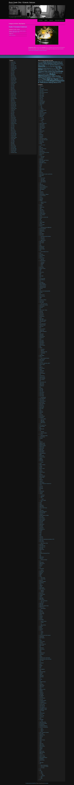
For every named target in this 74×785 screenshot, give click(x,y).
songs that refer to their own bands (45, 659)
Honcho (41, 66)
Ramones (41, 564)
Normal (42, 264)
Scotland (41, 617)
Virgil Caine (41, 743)
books (41, 166)
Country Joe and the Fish (44, 217)
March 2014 (13, 89)
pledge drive (42, 527)
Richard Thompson (43, 581)
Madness (41, 441)
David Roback (42, 241)
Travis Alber (41, 719)
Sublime (41, 674)
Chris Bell (42, 157)
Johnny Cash (42, 399)
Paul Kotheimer (42, 517)
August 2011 (13, 109)
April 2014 (12, 88)
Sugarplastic (42, 676)
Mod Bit (41, 467)
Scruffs (41, 627)
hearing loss (42, 337)
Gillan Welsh (42, 318)
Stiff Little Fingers (42, 671)
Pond (40, 535)
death (40, 245)
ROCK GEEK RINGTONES (59, 20)
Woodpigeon (42, 758)
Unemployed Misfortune (43, 725)
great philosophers (43, 323)
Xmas (41, 354)
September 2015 (14, 68)
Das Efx (41, 232)
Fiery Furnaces (42, 294)
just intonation (42, 402)
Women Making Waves (50, 82)
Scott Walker (47, 77)
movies (41, 478)
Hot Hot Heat (42, 360)
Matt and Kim (42, 448)
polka (40, 534)
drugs (40, 269)
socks (40, 655)
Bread (41, 171)
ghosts (41, 317)
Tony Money (42, 81)
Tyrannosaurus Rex (43, 722)
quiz (40, 554)
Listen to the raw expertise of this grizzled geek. (37, 50)
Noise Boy (42, 259)
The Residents (42, 701)
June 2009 (13, 141)
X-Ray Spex (42, 762)
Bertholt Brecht (42, 151)
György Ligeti (42, 330)
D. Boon (42, 462)
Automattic (46, 783)
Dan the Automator (43, 228)
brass (40, 170)
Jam (40, 374)
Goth (40, 322)
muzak (41, 484)
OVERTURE (40, 20)
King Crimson (42, 407)
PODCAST (51, 20)
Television (41, 691)
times (41, 501)
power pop (44, 72)
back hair (41, 132)
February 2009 (13, 146)
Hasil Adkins (42, 335)
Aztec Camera (42, 128)
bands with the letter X (43, 138)
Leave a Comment (12, 35)
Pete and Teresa (42, 519)
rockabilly (41, 595)
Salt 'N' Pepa (42, 612)
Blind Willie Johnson (43, 162)
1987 (42, 774)
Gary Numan (42, 313)
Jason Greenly (42, 379)
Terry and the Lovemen (44, 766)
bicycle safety (42, 153)
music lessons (42, 482)
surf (40, 680)
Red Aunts (41, 572)
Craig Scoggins (42, 222)
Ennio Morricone (42, 279)
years (40, 770)
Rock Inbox (51, 76)
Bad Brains (41, 134)
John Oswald (42, 395)
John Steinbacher (42, 398)
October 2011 (13, 107)
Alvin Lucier (41, 98)
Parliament (41, 514)
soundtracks (60, 77)
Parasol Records (42, 512)
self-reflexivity (42, 636)
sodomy (41, 656)
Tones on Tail (42, 715)
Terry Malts (41, 694)
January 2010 (13, 132)
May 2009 (12, 142)
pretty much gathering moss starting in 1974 (47, 539)
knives (41, 413)
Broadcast (41, 172)
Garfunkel (41, 311)
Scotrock (41, 618)
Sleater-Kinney (42, 649)
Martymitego (43, 421)
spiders (43, 119)
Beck (40, 146)
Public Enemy (42, 549)
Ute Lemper (41, 733)
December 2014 (13, 78)
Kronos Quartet (42, 416)
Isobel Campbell (42, 373)
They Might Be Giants (50, 79)
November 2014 (13, 79)
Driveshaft (42, 431)
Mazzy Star (41, 449)
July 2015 (12, 70)
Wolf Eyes (41, 753)
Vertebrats (41, 736)
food (40, 298)
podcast (41, 530)
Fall (40, 289)
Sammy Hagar (42, 613)
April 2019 (12, 64)
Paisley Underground (43, 511)
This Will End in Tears (43, 709)
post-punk (41, 536)
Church (41, 196)
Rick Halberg (46, 74)
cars (40, 190)
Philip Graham (48, 71)
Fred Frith (41, 307)
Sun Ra (41, 679)
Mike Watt (41, 459)
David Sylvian (42, 242)
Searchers (41, 628)
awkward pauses (42, 127)
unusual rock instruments (44, 727)
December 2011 (13, 104)
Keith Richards (43, 608)
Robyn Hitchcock (47, 75)
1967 (41, 771)
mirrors (41, 463)
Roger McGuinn (43, 181)
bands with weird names (44, 139)
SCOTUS (41, 626)
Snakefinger (42, 654)
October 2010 (13, 122)
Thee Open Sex (42, 705)
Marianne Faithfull (42, 445)
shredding (41, 642)
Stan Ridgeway (42, 669)
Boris (40, 167)
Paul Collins (41, 516)
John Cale (41, 390)
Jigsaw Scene (42, 384)
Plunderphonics (43, 397)
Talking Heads (42, 685)
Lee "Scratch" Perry (43, 425)
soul (18, 31)
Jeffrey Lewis (42, 383)
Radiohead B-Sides (44, 559)
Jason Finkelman (42, 378)
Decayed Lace (42, 246)
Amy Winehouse (42, 101)
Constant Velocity (42, 213)
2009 (41, 778)
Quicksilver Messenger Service (45, 553)
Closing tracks (42, 207)
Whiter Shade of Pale (44, 543)
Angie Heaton (42, 103)
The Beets (41, 696)
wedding (41, 748)
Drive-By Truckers (42, 268)
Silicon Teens (42, 645)
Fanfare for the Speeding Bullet (49, 64)
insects (42, 120)
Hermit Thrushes (42, 345)
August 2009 (13, 138)
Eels (40, 274)
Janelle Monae (42, 375)
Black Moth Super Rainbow (44, 160)
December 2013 (13, 93)
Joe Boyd (41, 388)
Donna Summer (42, 255)
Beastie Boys (42, 142)
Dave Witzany (42, 233)
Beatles (55, 62)
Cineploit (41, 200)
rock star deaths (42, 594)
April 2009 (12, 143)
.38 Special (41, 86)
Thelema (42, 203)
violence (41, 737)
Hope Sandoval (42, 359)
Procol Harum (42, 541)
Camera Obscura (42, 185)
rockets (41, 596)
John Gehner (42, 394)
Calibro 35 (41, 184)
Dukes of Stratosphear (44, 765)
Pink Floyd (55, 71)
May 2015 (12, 73)
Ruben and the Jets (44, 303)
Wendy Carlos (42, 751)
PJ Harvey (41, 526)
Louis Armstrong (42, 436)
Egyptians (42, 590)
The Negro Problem (43, 700)
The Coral (41, 699)
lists (40, 427)
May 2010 (12, 127)
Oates (41, 502)
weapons (41, 747)
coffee (41, 208)
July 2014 (12, 84)
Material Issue (42, 68)
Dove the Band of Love (44, 251)
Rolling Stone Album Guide (44, 605)
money (41, 469)
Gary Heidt (41, 312)
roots (40, 609)
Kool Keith (58, 66)
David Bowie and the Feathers (46, 236)
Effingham (42, 263)
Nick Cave (54, 68)
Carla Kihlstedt (42, 189)
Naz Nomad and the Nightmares (46, 227)
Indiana (41, 369)
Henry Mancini (42, 342)
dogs (41, 107)
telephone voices (42, 689)
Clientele (41, 205)
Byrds (40, 176)
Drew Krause (42, 267)
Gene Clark (42, 179)
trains (40, 718)
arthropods (41, 116)
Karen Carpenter (42, 403)
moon (40, 473)
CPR (40, 219)
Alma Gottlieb (42, 96)
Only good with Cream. (52, 69)
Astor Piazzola (42, 124)
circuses (41, 204)
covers (55, 63)
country (41, 215)
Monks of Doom (42, 472)
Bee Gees (41, 147)
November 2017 (13, 65)
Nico (40, 489)
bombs (41, 165)
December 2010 (13, 119)
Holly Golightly (42, 355)
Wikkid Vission (43, 422)
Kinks (40, 409)
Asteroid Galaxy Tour (43, 123)
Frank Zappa (42, 302)
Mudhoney (41, 479)
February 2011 (13, 117)
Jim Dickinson (42, 385)
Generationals (42, 316)
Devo (39, 64)
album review (43, 577)
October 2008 (13, 151)
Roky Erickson (42, 599)
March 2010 (13, 129)
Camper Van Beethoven (44, 186)
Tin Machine (43, 238)
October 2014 (13, 80)
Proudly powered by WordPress (31, 783)
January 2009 (13, 147)
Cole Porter (41, 209)
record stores (42, 568)
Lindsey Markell (42, 426)
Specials (41, 665)
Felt (40, 293)
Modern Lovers (42, 468)
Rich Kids (41, 580)
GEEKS (46, 20)
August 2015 (13, 69)
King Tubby (41, 408)
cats (41, 106)
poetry (41, 531)
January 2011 (13, 118)
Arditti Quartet (42, 115)
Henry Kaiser (60, 64)
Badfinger (41, 137)
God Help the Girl (42, 321)
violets (41, 741)
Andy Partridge (42, 102)
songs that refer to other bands (45, 657)
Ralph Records (42, 563)
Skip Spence (15, 31)
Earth (40, 273)
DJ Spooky (41, 254)
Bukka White (42, 175)
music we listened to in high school (45, 483)
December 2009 (13, 133)
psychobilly (41, 548)
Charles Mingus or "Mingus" (44, 194)
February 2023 (13, 63)
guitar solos (41, 326)
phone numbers (43, 500)
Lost (40, 430)
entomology (41, 282)
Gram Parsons (43, 180)
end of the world (42, 278)
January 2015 (13, 77)
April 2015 (12, 74)
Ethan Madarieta (42, 283)
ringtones (41, 585)
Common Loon (42, 212)
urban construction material (44, 732)
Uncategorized (52, 81)
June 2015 (13, 72)
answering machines (43, 110)
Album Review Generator (44, 92)
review (41, 576)
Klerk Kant (41, 412)
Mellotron (42, 729)
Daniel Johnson (42, 231)
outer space (42, 510)
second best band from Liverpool (45, 635)
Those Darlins (60, 79)
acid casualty (40, 62)
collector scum (42, 210)
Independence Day (44, 351)
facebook (41, 288)
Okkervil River (42, 506)
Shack (41, 640)
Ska (40, 646)
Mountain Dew (42, 477)
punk (53, 73)
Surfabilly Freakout (43, 681)
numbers (45, 69)
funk (40, 308)
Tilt (41, 623)
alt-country (41, 97)
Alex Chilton (43, 156)
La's (40, 423)
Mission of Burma (42, 464)
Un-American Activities (43, 723)
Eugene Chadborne (43, 284)
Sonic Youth (42, 660)
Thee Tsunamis (42, 706)
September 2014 (14, 82)
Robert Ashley (42, 587)
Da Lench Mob (42, 224)
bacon (41, 133)
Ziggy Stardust (43, 240)
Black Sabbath (42, 161)
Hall (12, 33)
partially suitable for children (44, 515)
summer (42, 632)
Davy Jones (43, 237)
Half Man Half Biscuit (43, 331)
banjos (42, 728)
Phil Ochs (41, 522)
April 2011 (12, 114)
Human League (42, 364)
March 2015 (13, 75)
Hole (40, 346)
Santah (41, 614)
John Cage (41, 389)
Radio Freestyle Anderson (18, 27)
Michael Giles (42, 455)
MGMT (41, 454)
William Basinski (42, 752)
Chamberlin (41, 191)
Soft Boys (53, 77)
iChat (40, 365)
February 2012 (13, 102)
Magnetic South (42, 443)
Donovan (41, 256)
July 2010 (12, 124)
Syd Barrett (40, 79)
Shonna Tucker (42, 641)
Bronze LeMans (43, 418)
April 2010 (12, 128)
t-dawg (42, 720)
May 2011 (12, 113)
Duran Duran (42, 272)
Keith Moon (52, 66)
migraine (41, 458)
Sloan (40, 651)
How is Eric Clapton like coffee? (45, 363)
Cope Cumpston (42, 214)
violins (41, 742)
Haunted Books (42, 336)
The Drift (42, 622)
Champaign (42, 262)
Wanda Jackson (42, 746)
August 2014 (13, 83)
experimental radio (43, 287)
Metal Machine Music (44, 435)
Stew (40, 670)
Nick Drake (41, 488)
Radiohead (41, 558)
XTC (59, 82)
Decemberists (42, 247)
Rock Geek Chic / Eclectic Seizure (22, 2)
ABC (40, 87)
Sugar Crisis (42, 675)
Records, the (42, 571)
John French (48, 66)
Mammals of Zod (42, 444)
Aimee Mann (42, 91)
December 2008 (13, 148)
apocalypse (41, 111)
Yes (40, 779)
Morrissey (41, 474)
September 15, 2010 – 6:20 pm (14, 29)
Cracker (41, 220)
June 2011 (13, 112)
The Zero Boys (42, 704)
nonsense (41, 492)
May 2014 (12, 87)
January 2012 (13, 103)
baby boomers (48, 62)
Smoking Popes (42, 652)
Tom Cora (41, 714)
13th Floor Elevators (44, 600)
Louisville (41, 438)
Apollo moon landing (43, 112)
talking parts (42, 686)
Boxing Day (42, 349)
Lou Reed (41, 434)
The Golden (43, 767)
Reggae (41, 573)
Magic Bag (42, 420)
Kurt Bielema (42, 417)
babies (41, 129)
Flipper (41, 297)
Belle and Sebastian (43, 148)
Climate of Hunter (43, 621)
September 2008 (14, 152)
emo (40, 277)
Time (40, 711)
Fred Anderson (42, 306)
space (41, 664)
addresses (42, 496)
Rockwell (43, 775)
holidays (41, 347)
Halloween (42, 350)
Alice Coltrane (42, 93)
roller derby (41, 604)
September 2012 (14, 98)
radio (40, 555)
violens (41, 738)
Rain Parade (42, 562)
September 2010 (14, 123)
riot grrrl (41, 586)
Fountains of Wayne (43, 299)
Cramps (41, 223)
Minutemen (49, 68)
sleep (40, 650)
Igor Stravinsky (42, 368)
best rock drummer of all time (44, 152)
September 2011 (14, 108)
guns (40, 327)
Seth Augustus (42, 637)
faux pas (41, 292)
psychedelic (49, 72)
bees (42, 122)
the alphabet (42, 695)
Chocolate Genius (43, 195)
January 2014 (13, 92)
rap (43, 74)
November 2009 (13, 134)
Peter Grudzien (42, 520)
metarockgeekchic (43, 453)
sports (41, 666)
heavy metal (42, 340)
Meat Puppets (42, 450)
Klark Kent (41, 411)
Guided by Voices (42, 325)
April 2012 (12, 99)
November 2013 (13, 94)
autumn (42, 631)
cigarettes (41, 199)
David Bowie (60, 63)
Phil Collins (41, 521)
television (41, 690)
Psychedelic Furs (42, 545)
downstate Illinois (42, 260)
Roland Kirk (41, 603)
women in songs (42, 756)
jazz (40, 380)
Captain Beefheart (48, 63)
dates (41, 497)
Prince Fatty (42, 540)
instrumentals (42, 370)
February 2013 (13, 97)
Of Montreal (41, 505)
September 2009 (14, 137)
